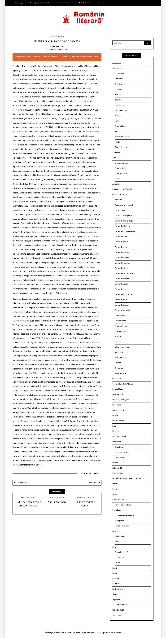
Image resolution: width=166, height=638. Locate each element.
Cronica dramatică (122, 163)
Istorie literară (118, 500)
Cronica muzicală (121, 174)
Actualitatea (117, 68)
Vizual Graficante (68, 633)
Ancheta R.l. (117, 153)
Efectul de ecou (121, 537)
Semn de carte (120, 373)
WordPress (117, 633)
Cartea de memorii (122, 279)
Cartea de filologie (122, 252)
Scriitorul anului (118, 589)
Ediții (97, 3)
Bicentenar (119, 447)
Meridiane (116, 510)
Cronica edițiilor (121, 316)
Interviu (115, 489)
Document (116, 405)
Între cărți (119, 352)
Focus (117, 342)
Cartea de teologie (122, 305)
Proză (114, 568)
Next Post (93, 483)
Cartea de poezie (121, 284)
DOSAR (115, 416)
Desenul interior (121, 331)
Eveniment (116, 442)
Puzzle (117, 142)
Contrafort (119, 79)
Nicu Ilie (57, 633)
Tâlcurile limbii (118, 610)
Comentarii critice (119, 195)
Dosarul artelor (118, 421)
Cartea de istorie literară (125, 274)
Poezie (115, 547)
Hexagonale (119, 521)
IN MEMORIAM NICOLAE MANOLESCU (127, 479)
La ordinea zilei (121, 111)
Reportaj (115, 579)
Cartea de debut (121, 242)
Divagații (118, 89)
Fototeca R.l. (117, 468)
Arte (114, 158)
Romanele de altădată (123, 505)
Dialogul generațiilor (120, 400)
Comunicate (117, 379)
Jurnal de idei (120, 105)
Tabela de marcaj (122, 147)
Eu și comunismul (119, 437)
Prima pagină (19, 3)
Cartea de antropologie (124, 221)
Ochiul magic (117, 531)
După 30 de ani (121, 605)
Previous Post (23, 483)
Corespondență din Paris (124, 516)
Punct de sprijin (121, 358)
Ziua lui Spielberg (57, 502)
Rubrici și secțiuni (64, 3)
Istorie (114, 494)
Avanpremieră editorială (122, 189)
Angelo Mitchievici (57, 47)
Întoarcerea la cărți (122, 347)
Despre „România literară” (39, 3)
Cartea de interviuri (122, 263)
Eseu (114, 426)
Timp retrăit (117, 615)
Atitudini (115, 184)
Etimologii (116, 431)
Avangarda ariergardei (124, 205)
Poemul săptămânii (122, 552)
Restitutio (118, 363)
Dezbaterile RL (118, 395)
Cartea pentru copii (122, 310)
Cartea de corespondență (125, 232)
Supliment (116, 600)
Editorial (118, 95)
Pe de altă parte (121, 126)
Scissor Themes (90, 633)
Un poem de (119, 558)
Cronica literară (121, 326)
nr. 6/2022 (63, 49)
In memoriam (117, 473)
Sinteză (115, 594)
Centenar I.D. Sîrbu (122, 452)
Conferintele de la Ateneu (122, 384)
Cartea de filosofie (122, 258)
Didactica (118, 84)
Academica (116, 63)
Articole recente (84, 3)
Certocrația (119, 74)
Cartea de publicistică (123, 295)
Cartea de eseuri (121, 247)
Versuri (117, 563)
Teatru (117, 179)
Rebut (117, 542)
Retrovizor (119, 368)
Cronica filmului (57, 36)
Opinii (117, 121)
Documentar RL (118, 410)
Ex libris (118, 337)
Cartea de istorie (121, 268)
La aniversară (120, 458)
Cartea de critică (121, 237)
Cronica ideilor (121, 321)
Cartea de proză (121, 289)
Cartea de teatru (121, 300)
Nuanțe (118, 116)
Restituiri (116, 584)
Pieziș (117, 131)
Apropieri (118, 200)
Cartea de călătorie (122, 226)
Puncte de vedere (122, 137)
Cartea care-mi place (123, 216)
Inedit (114, 484)
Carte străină (120, 210)
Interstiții (118, 100)
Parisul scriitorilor (122, 526)
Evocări (115, 463)
